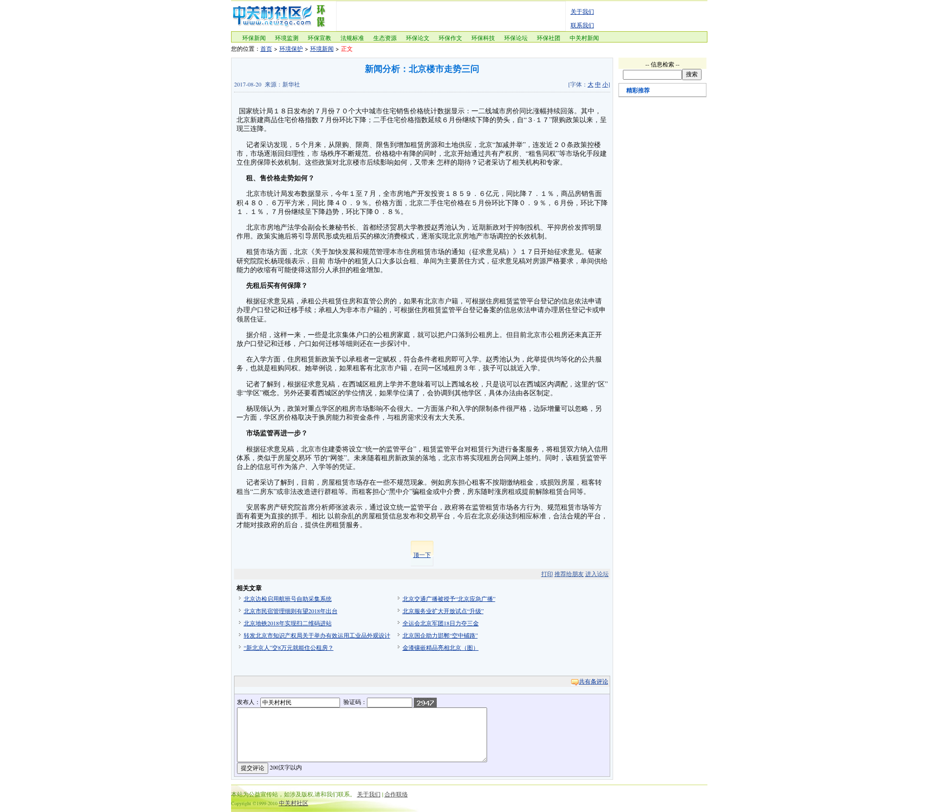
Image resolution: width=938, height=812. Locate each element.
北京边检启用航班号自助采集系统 (288, 598)
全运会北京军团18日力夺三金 (441, 623)
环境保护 (291, 48)
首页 (266, 48)
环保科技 (483, 38)
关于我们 (582, 11)
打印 (547, 573)
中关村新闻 (584, 38)
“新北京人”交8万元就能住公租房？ (289, 647)
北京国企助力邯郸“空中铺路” (440, 635)
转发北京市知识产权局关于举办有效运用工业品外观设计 (317, 635)
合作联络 (396, 794)
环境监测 (286, 38)
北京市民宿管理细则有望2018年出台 (291, 611)
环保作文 (450, 38)
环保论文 (417, 38)
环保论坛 (516, 38)
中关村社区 (293, 803)
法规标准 (352, 38)
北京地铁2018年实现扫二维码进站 (288, 623)
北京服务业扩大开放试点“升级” (443, 611)
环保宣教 (319, 38)
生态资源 (385, 38)
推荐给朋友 (569, 573)
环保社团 (548, 38)
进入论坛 (597, 573)
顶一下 (422, 554)
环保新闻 (254, 38)
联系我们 (582, 25)
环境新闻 (322, 48)
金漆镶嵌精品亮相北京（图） (441, 647)
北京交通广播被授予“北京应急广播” (449, 598)
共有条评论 (593, 681)
